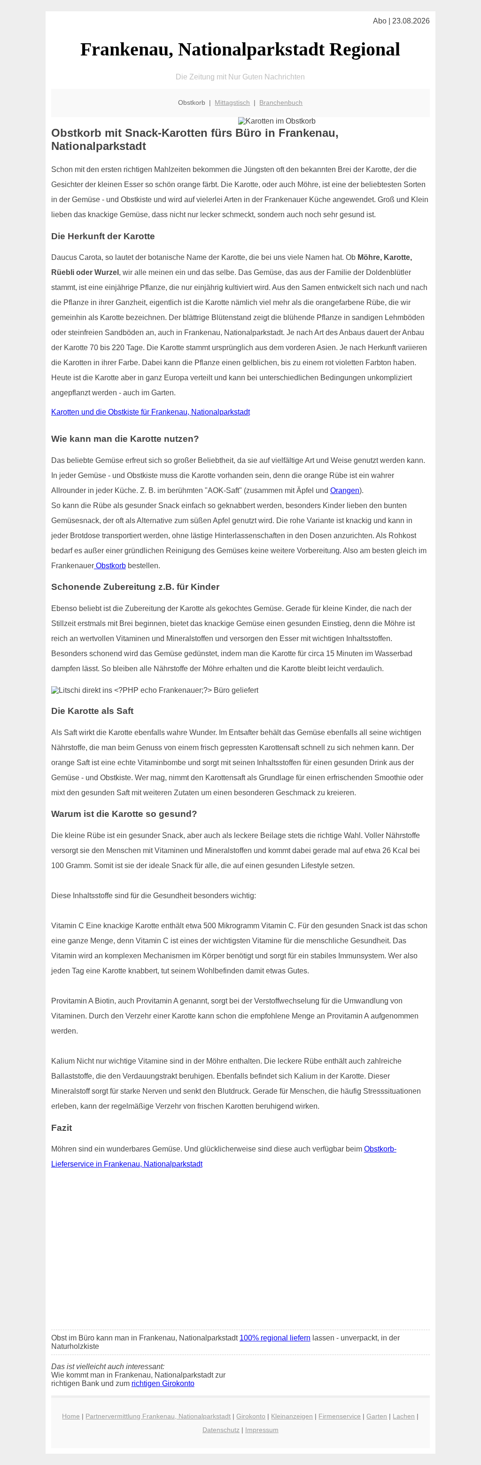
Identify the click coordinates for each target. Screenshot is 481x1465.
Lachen (404, 1416)
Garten (376, 1416)
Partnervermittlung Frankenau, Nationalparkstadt (158, 1416)
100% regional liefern (275, 1338)
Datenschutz (221, 1430)
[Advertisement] (240, 1252)
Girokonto (250, 1416)
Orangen (344, 490)
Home (71, 1416)
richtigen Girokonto (163, 1383)
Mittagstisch (232, 102)
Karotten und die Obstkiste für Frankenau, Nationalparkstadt (150, 412)
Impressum (262, 1430)
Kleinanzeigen (292, 1416)
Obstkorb (110, 566)
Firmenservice (339, 1416)
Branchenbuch (281, 102)
